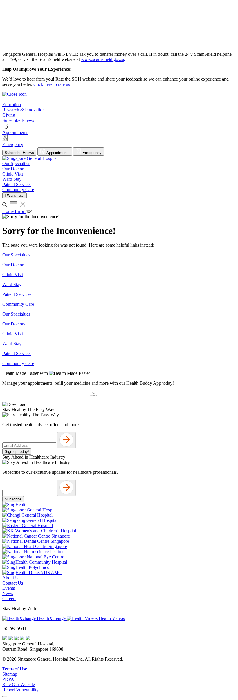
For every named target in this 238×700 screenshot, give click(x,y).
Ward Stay (11, 284)
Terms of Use (14, 668)
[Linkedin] (28, 638)
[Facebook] (5, 638)
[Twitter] (23, 638)
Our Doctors (13, 264)
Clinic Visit (12, 274)
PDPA (8, 679)
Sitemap (9, 674)
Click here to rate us (51, 84)
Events (8, 588)
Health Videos (111, 618)
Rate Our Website (18, 684)
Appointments (58, 153)
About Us (11, 577)
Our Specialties (16, 254)
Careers (9, 598)
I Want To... (14, 195)
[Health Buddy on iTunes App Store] (24, 399)
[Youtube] (11, 638)
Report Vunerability (20, 689)
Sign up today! (17, 451)
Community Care (18, 304)
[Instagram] (17, 638)
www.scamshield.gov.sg (103, 59)
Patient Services (16, 294)
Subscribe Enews (19, 153)
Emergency (91, 153)
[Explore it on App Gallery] (110, 399)
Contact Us (12, 582)
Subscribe (13, 499)
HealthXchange (51, 618)
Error (20, 211)
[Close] (4, 696)
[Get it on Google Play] (67, 399)
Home (8, 211)
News (7, 593)
